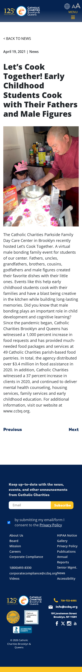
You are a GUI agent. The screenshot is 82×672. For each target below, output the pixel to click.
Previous (12, 430)
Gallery (62, 541)
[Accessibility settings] (76, 6)
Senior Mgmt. (67, 567)
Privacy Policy (51, 525)
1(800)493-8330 (20, 568)
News (61, 573)
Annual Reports (63, 559)
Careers (15, 551)
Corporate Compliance (26, 557)
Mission (15, 546)
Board (13, 541)
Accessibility (66, 578)
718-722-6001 (69, 601)
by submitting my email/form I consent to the (39, 522)
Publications (66, 551)
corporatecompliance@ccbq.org (33, 573)
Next (74, 430)
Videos (14, 578)
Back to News (18, 38)
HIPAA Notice (67, 535)
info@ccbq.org (66, 607)
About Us (16, 535)
